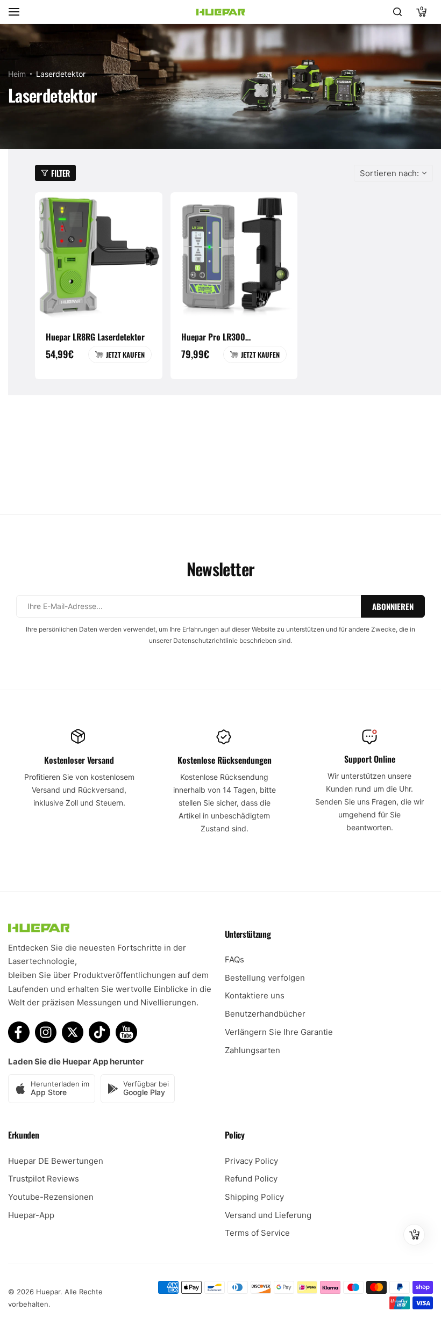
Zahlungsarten (252, 1050)
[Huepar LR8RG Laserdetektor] (98, 256)
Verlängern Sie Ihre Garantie (279, 1032)
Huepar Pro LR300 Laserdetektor (213, 336)
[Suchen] (397, 12)
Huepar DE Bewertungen (55, 1161)
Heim (17, 73)
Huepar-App (31, 1215)
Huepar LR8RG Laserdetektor (95, 336)
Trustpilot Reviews (43, 1178)
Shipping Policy (254, 1197)
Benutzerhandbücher (265, 1014)
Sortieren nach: (389, 173)
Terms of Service (257, 1233)
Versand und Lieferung (268, 1215)
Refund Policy (251, 1178)
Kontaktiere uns (254, 995)
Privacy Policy (251, 1161)
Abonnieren (393, 606)
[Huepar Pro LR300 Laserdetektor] (234, 256)
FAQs (234, 959)
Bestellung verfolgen (265, 978)
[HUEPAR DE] (220, 12)
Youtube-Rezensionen (51, 1197)
